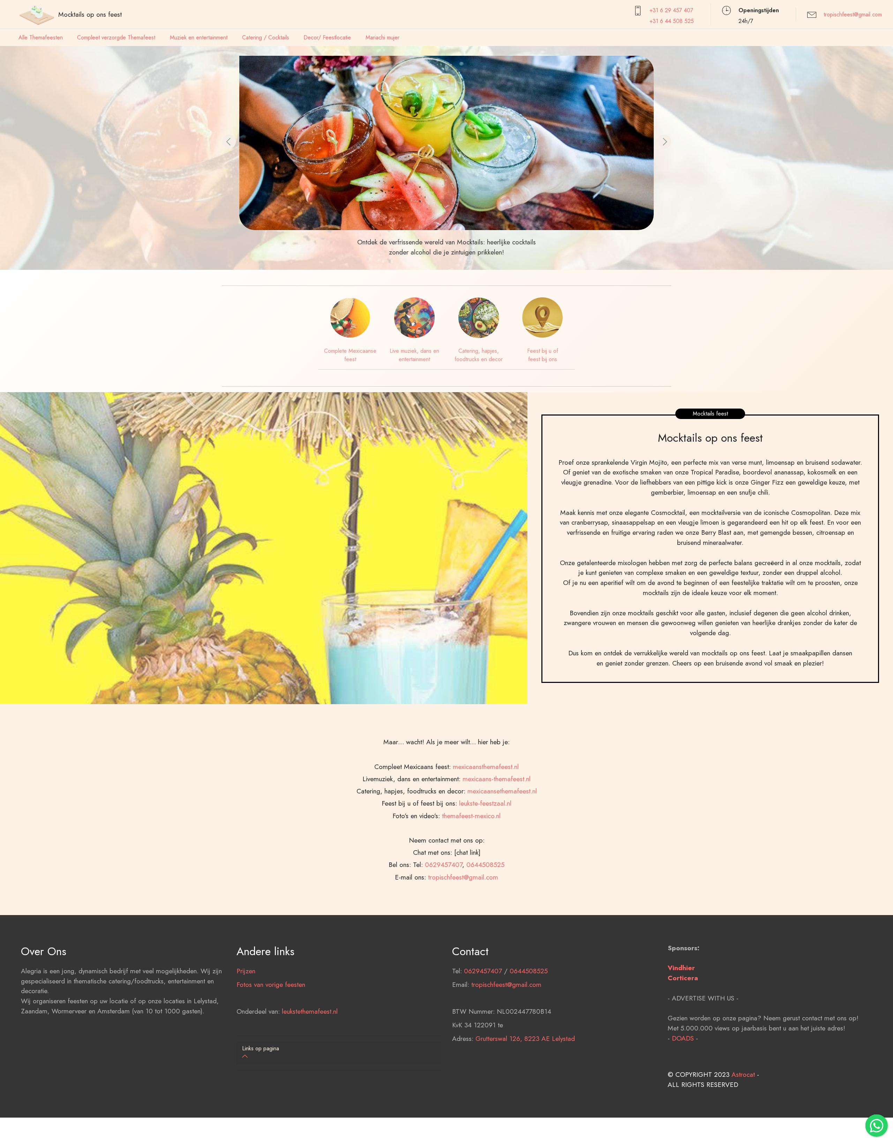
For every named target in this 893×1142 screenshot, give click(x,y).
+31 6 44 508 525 (672, 21)
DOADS (683, 1038)
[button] (229, 142)
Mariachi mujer (382, 37)
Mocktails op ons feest (90, 14)
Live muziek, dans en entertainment (414, 355)
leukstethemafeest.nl (310, 1011)
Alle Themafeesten (40, 37)
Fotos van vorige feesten (271, 984)
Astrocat (743, 1074)
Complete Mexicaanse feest (350, 355)
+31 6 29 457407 (671, 10)
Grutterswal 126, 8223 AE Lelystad (525, 1038)
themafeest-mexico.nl (471, 816)
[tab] (339, 1053)
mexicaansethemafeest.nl (502, 791)
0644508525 (485, 864)
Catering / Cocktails (265, 37)
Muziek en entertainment (198, 37)
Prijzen (246, 971)
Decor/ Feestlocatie (327, 37)
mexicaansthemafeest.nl (486, 766)
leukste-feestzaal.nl (485, 803)
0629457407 (443, 864)
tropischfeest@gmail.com (853, 14)
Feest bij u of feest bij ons (542, 355)
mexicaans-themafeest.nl (497, 779)
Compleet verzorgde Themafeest (116, 37)
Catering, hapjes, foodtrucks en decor (479, 355)
